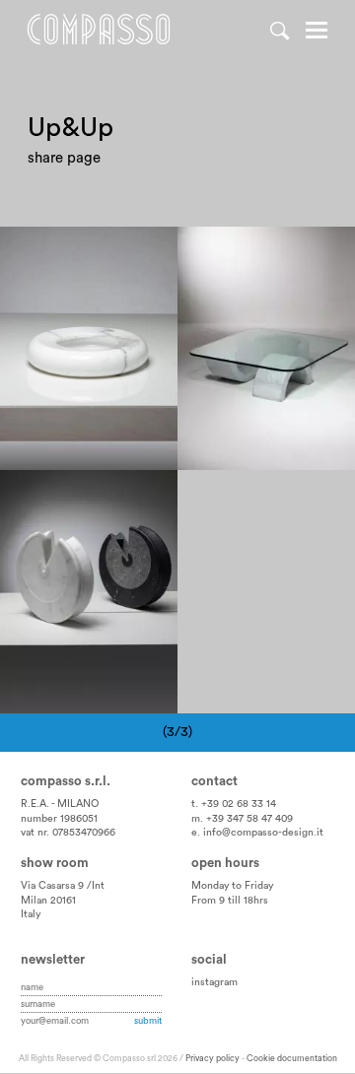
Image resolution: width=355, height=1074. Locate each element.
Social (209, 960)
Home (99, 29)
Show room (55, 863)
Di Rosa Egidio (63, 249)
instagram (214, 982)
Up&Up (37, 291)
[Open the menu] (316, 32)
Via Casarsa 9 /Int (63, 886)
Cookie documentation (292, 1058)
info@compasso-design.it (263, 833)
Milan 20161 (48, 901)
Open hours (225, 863)
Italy (30, 914)
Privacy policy (212, 1058)
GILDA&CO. (54, 554)
